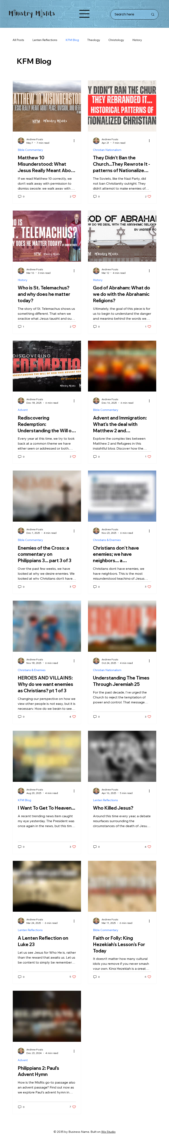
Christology (116, 40)
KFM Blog (72, 40)
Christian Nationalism (107, 150)
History (22, 280)
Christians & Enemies (107, 540)
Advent (23, 410)
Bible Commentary (30, 150)
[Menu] (84, 14)
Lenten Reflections (44, 40)
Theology (93, 40)
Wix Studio (108, 1132)
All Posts (18, 40)
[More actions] (75, 140)
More (136, 40)
